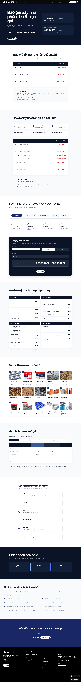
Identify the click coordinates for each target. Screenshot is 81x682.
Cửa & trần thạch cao (59, 439)
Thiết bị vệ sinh (34, 439)
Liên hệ (5, 665)
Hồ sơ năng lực (52, 2)
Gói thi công (14, 253)
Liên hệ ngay (11, 38)
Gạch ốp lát (50, 439)
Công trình (43, 670)
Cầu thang (43, 439)
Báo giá (46, 2)
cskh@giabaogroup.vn (62, 664)
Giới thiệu (18, 2)
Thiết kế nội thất (40, 2)
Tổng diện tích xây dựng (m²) (16, 246)
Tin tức (65, 2)
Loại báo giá (43, 246)
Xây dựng (24, 2)
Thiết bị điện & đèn (24, 439)
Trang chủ (43, 655)
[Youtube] (29, 660)
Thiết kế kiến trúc (31, 2)
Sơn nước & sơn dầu (14, 439)
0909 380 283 (73, 2)
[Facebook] (27, 660)
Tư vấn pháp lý (59, 2)
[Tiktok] (32, 660)
